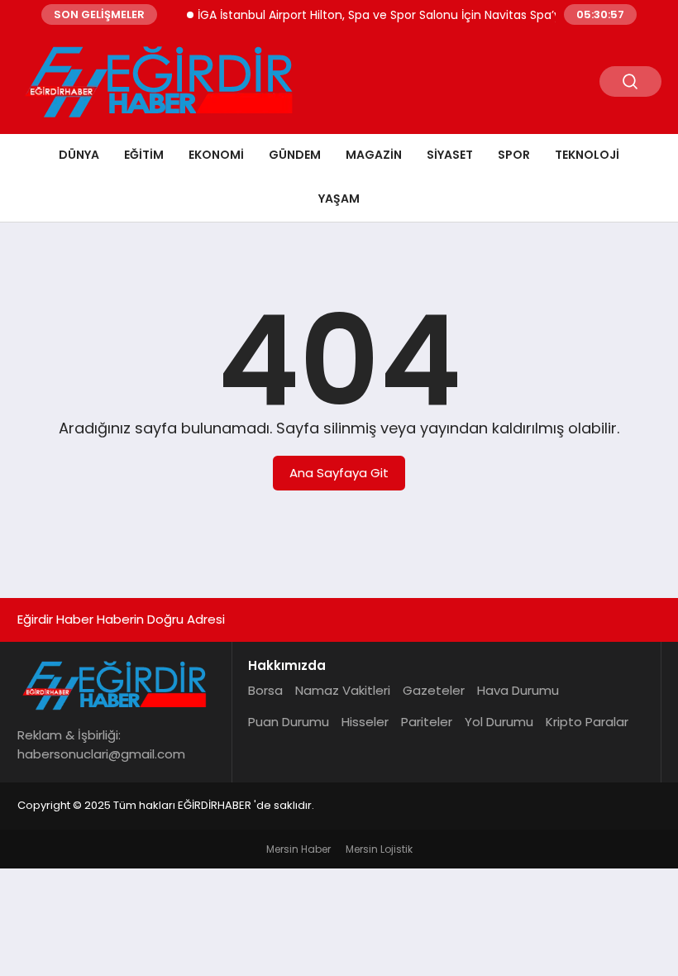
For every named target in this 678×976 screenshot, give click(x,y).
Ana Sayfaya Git (339, 472)
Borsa (265, 690)
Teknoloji (587, 154)
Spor (514, 154)
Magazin (374, 154)
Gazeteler (434, 690)
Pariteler (426, 721)
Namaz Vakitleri (342, 690)
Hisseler (365, 721)
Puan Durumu (288, 721)
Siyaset (450, 154)
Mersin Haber (298, 849)
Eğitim (144, 154)
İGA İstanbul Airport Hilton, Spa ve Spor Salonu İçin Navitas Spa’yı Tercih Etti (403, 15)
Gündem (295, 154)
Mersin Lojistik (379, 849)
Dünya (79, 154)
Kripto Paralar (587, 721)
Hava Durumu (518, 690)
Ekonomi (216, 154)
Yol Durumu (499, 721)
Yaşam (339, 198)
